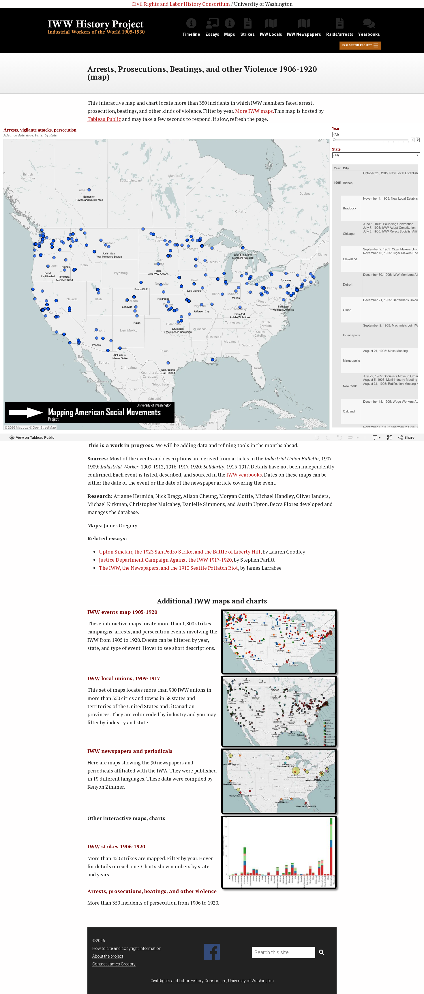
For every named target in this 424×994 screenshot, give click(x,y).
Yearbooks (369, 34)
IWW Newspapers (304, 34)
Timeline (191, 34)
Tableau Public (104, 119)
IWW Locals (271, 34)
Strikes (247, 34)
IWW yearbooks (244, 474)
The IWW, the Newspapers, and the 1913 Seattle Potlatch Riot (168, 567)
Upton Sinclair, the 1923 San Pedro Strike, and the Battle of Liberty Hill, (180, 551)
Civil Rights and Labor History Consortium (181, 4)
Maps (229, 34)
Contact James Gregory (114, 964)
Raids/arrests (339, 34)
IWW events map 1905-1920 (122, 612)
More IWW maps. (254, 111)
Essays (212, 34)
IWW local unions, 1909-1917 (123, 678)
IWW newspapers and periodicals (129, 751)
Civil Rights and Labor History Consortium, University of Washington (212, 980)
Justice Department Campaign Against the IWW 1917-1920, (166, 559)
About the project (107, 956)
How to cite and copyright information (126, 948)
